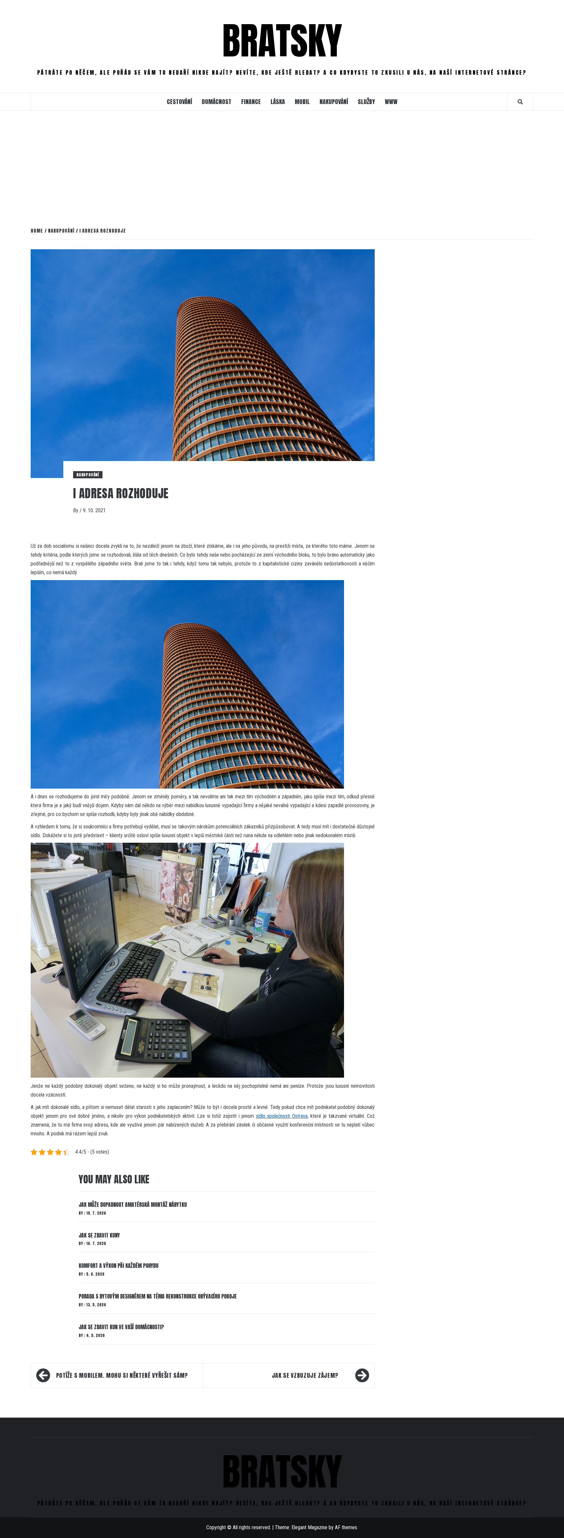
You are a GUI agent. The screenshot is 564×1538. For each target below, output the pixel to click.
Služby (366, 101)
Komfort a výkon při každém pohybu (118, 1265)
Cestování (179, 101)
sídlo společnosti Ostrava (281, 1116)
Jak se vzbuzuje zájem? (305, 1375)
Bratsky (282, 40)
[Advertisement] (282, 167)
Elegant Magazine (309, 1527)
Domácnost (216, 101)
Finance (251, 101)
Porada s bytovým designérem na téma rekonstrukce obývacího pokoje (158, 1296)
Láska (278, 101)
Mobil (302, 101)
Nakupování (334, 101)
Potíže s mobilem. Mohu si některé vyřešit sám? (122, 1375)
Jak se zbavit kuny (99, 1235)
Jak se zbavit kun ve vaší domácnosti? (121, 1327)
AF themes (346, 1527)
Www (391, 101)
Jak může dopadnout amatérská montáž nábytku (133, 1204)
